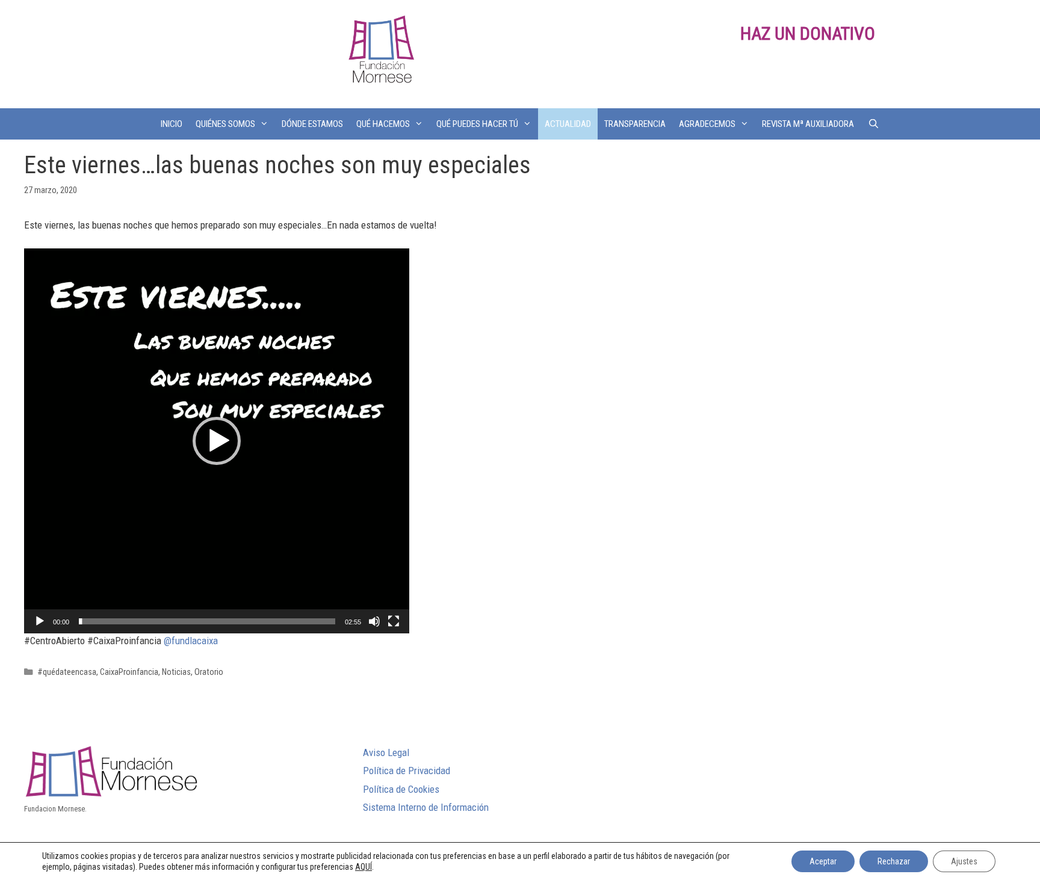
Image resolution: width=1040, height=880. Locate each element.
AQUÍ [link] (363, 867)
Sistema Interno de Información (426, 807)
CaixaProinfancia (129, 672)
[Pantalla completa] (394, 621)
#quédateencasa (66, 672)
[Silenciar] (374, 621)
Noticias (176, 672)
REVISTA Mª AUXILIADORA (808, 123)
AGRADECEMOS (707, 123)
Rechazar (894, 861)
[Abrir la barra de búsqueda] (873, 124)
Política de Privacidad (406, 771)
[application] (216, 440)
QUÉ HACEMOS (383, 123)
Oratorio (208, 672)
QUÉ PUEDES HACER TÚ (477, 123)
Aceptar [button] (823, 861)
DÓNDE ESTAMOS (312, 123)
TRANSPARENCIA (635, 123)
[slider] (207, 621)
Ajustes (964, 861)
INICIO (171, 123)
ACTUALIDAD (568, 123)
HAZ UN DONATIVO (807, 33)
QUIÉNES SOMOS (225, 123)
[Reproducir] (40, 621)
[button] (217, 441)
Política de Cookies (401, 789)
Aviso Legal (386, 752)
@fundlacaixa (191, 641)
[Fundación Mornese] (380, 53)
